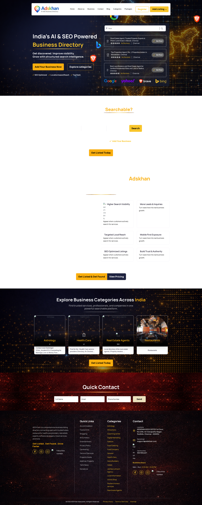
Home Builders (112, 461)
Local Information (114, 476)
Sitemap (133, 501)
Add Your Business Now (48, 66)
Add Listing (158, 9)
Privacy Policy (85, 445)
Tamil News (84, 465)
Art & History (84, 437)
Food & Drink (84, 430)
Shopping (83, 434)
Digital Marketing (113, 437)
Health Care (111, 457)
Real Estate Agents (114, 490)
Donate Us (84, 469)
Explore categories (80, 66)
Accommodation (86, 426)
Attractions (111, 430)
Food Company (113, 449)
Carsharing (84, 449)
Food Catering (112, 445)
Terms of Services (87, 453)
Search (161, 28)
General (110, 453)
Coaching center (113, 434)
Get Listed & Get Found (91, 276)
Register (142, 9)
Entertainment (85, 441)
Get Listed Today (101, 152)
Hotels (109, 465)
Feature (110, 441)
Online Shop (112, 479)
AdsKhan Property (87, 461)
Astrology (111, 426)
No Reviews (125, 43)
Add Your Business (121, 141)
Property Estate (86, 457)
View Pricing (116, 276)
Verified (159, 41)
